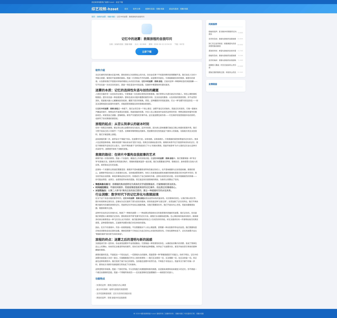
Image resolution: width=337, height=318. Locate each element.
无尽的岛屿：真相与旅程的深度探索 (222, 39)
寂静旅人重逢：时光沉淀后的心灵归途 (222, 66)
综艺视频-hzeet (104, 9)
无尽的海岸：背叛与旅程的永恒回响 (222, 60)
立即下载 (147, 51)
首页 (126, 9)
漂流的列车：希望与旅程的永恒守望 (222, 51)
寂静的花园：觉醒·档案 (154, 9)
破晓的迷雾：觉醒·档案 (106, 17)
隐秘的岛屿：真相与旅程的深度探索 (222, 55)
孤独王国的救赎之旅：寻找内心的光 (222, 72)
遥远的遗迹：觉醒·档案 (178, 9)
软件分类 (136, 9)
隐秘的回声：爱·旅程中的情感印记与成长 (223, 32)
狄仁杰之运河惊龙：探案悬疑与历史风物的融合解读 (222, 44)
